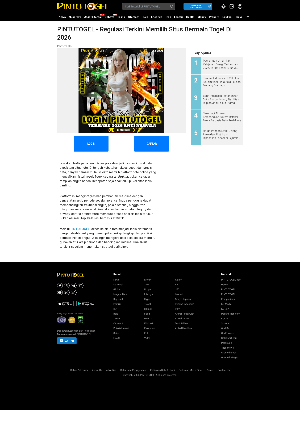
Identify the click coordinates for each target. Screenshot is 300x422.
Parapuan (149, 328)
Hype (147, 299)
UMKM (148, 318)
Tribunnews (227, 347)
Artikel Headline (183, 328)
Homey (148, 308)
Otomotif (133, 16)
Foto (146, 333)
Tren (168, 16)
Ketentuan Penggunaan (133, 370)
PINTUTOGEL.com (231, 279)
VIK (177, 284)
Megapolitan (120, 294)
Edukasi (227, 16)
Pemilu (117, 304)
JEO (177, 289)
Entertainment (121, 328)
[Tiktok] (74, 292)
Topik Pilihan (182, 323)
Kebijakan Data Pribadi (162, 370)
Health (190, 16)
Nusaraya (75, 16)
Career (210, 370)
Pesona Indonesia (184, 304)
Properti (214, 16)
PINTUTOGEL (64, 46)
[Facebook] (60, 285)
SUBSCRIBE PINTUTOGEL (196, 6)
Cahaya (109, 16)
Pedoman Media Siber (190, 370)
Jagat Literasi (93, 16)
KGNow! (225, 308)
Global (116, 289)
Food (147, 313)
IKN (115, 308)
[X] (67, 285)
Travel (239, 16)
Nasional (118, 284)
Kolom (178, 279)
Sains (116, 333)
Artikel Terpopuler (184, 313)
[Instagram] (81, 285)
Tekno (121, 16)
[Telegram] (74, 285)
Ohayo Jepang (183, 299)
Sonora (225, 323)
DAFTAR (152, 143)
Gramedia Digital (230, 357)
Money (202, 16)
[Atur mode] (223, 6)
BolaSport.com (229, 338)
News (62, 16)
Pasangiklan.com (230, 313)
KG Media (226, 304)
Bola (145, 16)
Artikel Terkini (182, 318)
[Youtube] (60, 292)
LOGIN (91, 143)
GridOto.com (228, 333)
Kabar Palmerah (79, 370)
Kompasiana (228, 299)
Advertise (111, 370)
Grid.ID (225, 328)
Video (147, 338)
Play (177, 308)
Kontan (225, 318)
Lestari (179, 18)
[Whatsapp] (67, 292)
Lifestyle (156, 16)
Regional (118, 299)
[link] (232, 6)
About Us (97, 370)
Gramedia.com (229, 352)
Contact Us (224, 370)
